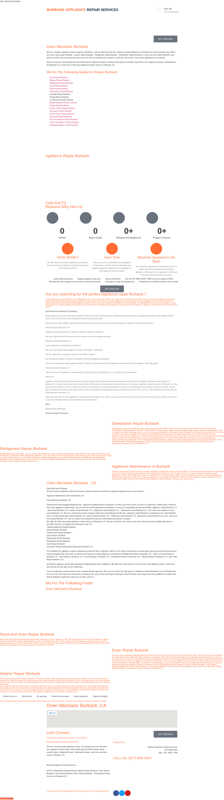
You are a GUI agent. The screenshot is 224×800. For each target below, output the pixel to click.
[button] (79, 762)
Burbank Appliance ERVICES (63, 742)
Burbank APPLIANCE (82, 10)
